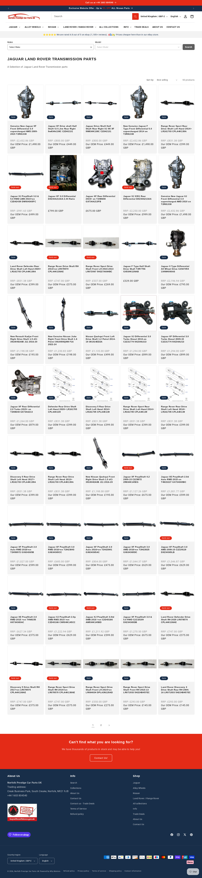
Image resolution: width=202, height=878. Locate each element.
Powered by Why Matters (50, 871)
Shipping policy (115, 871)
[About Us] (22, 812)
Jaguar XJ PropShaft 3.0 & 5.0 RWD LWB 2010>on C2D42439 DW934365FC (24, 199)
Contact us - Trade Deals (82, 803)
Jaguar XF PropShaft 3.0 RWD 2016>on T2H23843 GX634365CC (61, 549)
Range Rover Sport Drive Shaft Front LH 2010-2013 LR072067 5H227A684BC (99, 269)
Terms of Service (78, 809)
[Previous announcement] (8, 8)
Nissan (136, 793)
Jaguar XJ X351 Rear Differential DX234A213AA (137, 197)
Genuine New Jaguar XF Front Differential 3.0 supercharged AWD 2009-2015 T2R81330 (24, 130)
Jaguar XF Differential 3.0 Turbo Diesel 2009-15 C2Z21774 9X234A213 (175, 339)
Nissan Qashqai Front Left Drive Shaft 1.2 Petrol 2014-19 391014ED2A (100, 339)
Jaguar (136, 783)
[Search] (135, 16)
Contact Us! (101, 758)
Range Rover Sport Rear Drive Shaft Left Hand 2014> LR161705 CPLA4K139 (138, 409)
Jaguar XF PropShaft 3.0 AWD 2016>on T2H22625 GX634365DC (136, 549)
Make (10, 42)
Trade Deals (139, 814)
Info (135, 809)
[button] (13, 27)
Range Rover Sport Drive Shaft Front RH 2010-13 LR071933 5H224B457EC (136, 690)
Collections (75, 788)
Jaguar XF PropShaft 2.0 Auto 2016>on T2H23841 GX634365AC (99, 549)
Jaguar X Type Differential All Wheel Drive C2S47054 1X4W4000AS (175, 269)
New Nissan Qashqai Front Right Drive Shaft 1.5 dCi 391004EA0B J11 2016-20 (100, 479)
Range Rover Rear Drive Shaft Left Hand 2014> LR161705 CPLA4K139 (174, 409)
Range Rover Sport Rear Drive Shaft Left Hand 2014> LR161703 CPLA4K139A (176, 129)
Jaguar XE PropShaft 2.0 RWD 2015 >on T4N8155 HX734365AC (23, 619)
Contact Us (75, 798)
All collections (140, 803)
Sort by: (150, 80)
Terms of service (99, 871)
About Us (74, 793)
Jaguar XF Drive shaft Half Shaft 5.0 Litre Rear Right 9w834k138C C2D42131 (62, 129)
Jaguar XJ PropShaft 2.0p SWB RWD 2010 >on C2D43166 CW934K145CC (62, 619)
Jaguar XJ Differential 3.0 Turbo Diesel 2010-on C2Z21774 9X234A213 (137, 339)
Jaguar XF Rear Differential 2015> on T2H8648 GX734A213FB (100, 199)
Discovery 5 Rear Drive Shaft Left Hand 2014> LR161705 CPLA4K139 (98, 409)
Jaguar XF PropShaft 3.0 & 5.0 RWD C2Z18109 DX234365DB (137, 619)
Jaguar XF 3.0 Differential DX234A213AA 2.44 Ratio (62, 197)
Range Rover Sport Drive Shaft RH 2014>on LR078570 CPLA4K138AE (61, 690)
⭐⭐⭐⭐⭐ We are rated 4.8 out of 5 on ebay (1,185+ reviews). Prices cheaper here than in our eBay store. (101, 34)
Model (98, 42)
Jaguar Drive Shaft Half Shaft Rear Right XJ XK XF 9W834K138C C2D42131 (100, 129)
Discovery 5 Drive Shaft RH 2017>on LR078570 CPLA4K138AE (25, 690)
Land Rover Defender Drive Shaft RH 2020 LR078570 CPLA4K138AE (175, 619)
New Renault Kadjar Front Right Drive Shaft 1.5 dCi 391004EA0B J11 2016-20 (24, 339)
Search (188, 47)
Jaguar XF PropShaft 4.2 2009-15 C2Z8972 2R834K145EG (136, 479)
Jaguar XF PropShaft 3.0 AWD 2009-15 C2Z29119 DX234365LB (174, 549)
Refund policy (77, 814)
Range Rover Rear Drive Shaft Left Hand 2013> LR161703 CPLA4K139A (61, 479)
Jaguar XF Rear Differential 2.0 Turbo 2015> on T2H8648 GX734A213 (25, 409)
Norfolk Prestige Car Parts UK (26, 871)
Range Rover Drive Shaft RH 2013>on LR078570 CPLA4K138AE (63, 269)
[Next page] (109, 725)
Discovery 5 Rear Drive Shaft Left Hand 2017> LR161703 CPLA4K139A (23, 479)
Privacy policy (83, 871)
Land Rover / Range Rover (146, 798)
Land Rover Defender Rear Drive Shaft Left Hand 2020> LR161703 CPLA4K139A (25, 269)
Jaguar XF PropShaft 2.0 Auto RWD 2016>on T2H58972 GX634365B (23, 549)
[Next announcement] (193, 8)
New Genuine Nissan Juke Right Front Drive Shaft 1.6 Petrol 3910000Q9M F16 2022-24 (62, 340)
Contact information (133, 871)
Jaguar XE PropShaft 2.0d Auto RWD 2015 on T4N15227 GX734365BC (175, 479)
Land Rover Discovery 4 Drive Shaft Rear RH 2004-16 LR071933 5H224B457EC (176, 690)
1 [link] (93, 725)
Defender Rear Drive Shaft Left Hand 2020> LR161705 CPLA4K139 (62, 409)
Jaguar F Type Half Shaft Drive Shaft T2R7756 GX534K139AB (136, 269)
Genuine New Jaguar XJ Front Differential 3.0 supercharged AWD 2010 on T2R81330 (176, 200)
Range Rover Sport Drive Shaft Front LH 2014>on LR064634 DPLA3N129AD (99, 690)
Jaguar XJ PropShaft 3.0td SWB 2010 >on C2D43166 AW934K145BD (100, 619)
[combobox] (95, 16)
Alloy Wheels (139, 788)
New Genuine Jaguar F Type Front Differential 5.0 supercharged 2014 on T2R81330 (137, 130)
